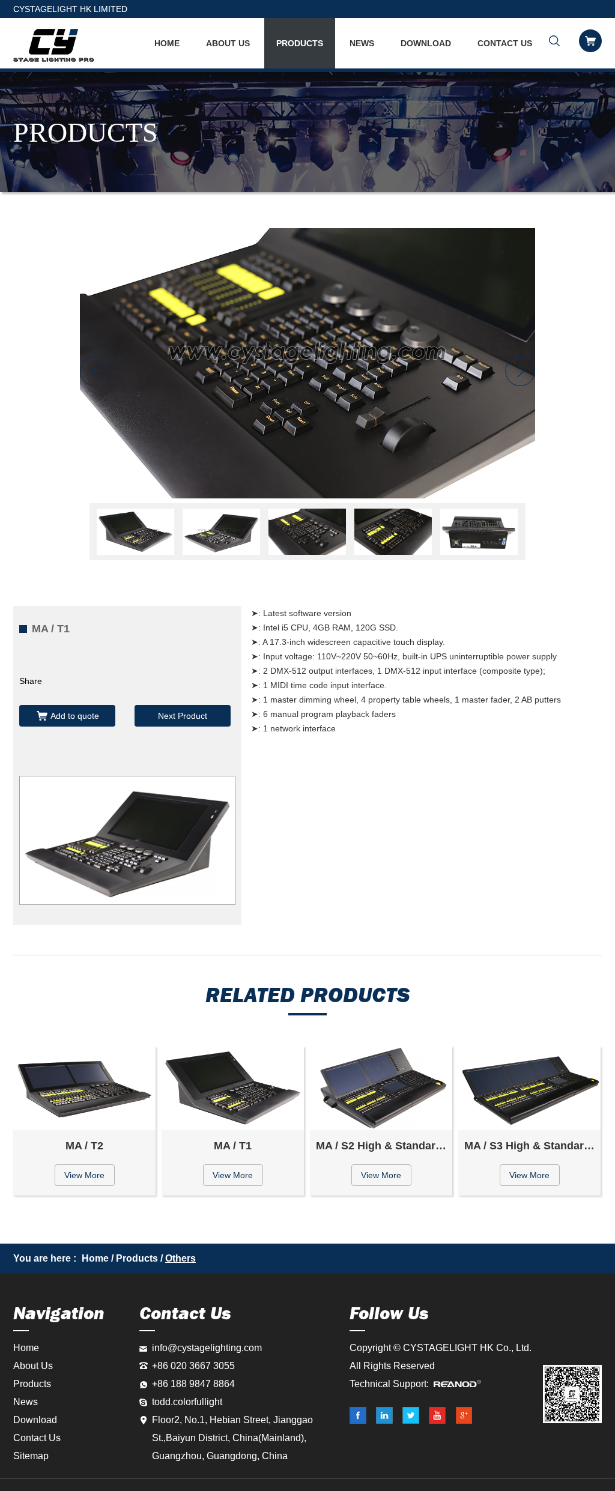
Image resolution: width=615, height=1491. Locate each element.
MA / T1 (233, 1146)
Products (299, 43)
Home (95, 1258)
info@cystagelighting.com (207, 1348)
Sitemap (31, 1456)
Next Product (182, 716)
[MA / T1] (307, 363)
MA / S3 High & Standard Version (532, 1146)
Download (426, 43)
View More (84, 1175)
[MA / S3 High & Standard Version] (529, 1088)
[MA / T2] (84, 1088)
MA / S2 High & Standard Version (384, 1146)
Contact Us (504, 43)
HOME (167, 43)
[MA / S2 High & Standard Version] (381, 1088)
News (362, 43)
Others (180, 1258)
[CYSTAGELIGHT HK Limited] (53, 45)
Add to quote (74, 716)
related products (307, 994)
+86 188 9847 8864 (193, 1384)
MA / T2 (84, 1146)
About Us (228, 43)
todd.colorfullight (187, 1402)
